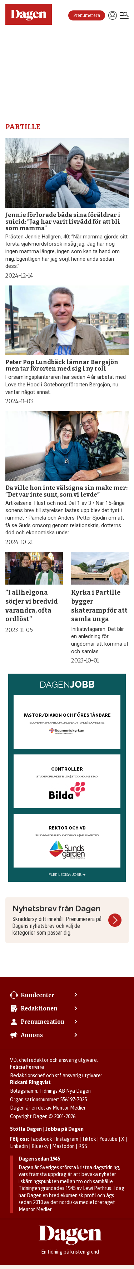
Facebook (41, 1139)
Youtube (109, 1139)
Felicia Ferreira (27, 1067)
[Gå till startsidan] (28, 14)
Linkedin (19, 1146)
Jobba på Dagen (64, 1129)
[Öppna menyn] (124, 16)
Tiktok (89, 1139)
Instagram (67, 1139)
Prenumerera (86, 15)
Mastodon (63, 1146)
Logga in (112, 15)
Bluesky (40, 1146)
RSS (82, 1146)
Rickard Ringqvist (30, 1082)
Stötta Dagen (26, 1129)
